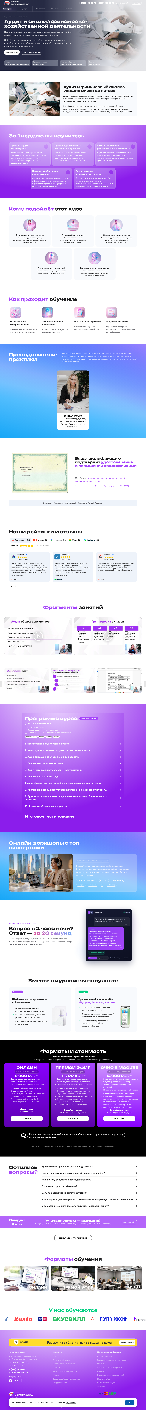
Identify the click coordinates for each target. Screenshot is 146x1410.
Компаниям (40, 9)
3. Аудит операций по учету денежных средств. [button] (52, 756)
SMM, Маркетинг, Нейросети (109, 1367)
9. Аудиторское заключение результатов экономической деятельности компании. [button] (66, 798)
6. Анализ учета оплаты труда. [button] (42, 776)
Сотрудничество (60, 1383)
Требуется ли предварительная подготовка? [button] (67, 1166)
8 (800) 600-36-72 (105, 3)
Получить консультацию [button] (110, 1135)
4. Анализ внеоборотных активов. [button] (44, 763)
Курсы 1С (101, 1371)
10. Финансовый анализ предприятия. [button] (46, 806)
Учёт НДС (111, 885)
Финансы (101, 1364)
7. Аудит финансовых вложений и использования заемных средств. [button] (63, 783)
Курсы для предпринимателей (110, 1375)
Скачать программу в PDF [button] (39, 723)
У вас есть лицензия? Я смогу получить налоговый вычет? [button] (75, 1206)
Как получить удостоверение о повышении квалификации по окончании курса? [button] (87, 1199)
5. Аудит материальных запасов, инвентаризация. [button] (53, 770)
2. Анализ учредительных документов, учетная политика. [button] (58, 750)
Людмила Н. (108, 554)
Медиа (56, 1375)
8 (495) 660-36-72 (87, 3)
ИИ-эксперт (92, 958)
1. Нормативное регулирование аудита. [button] (47, 743)
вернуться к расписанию (73, 1238)
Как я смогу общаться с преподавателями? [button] (66, 1179)
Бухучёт (104, 880)
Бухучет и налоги (104, 1356)
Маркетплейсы (103, 1379)
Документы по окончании (64, 1364)
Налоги (80, 885)
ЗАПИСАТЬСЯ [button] (129, 1222)
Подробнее (71, 1402)
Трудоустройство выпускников (66, 1379)
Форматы (55, 9)
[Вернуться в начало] (16, 3)
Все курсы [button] (7, 9)
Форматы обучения (61, 1360)
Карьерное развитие (86, 880)
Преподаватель (102, 958)
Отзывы (56, 1367)
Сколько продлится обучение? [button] (59, 1186)
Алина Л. (20, 554)
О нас (55, 1356)
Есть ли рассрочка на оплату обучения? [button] (65, 1192)
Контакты (68, 9)
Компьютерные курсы (106, 1383)
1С (102, 885)
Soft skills (101, 1386)
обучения (73, 1259)
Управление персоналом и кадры (111, 1360)
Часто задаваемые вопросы (65, 1371)
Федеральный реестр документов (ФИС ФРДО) (112, 486)
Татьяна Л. (65, 554)
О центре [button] (23, 9)
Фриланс (92, 885)
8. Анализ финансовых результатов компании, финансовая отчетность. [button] (66, 789)
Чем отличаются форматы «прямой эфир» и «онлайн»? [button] (73, 1173)
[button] (11, 585)
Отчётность (117, 880)
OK (130, 1403)
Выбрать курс (127, 1342)
